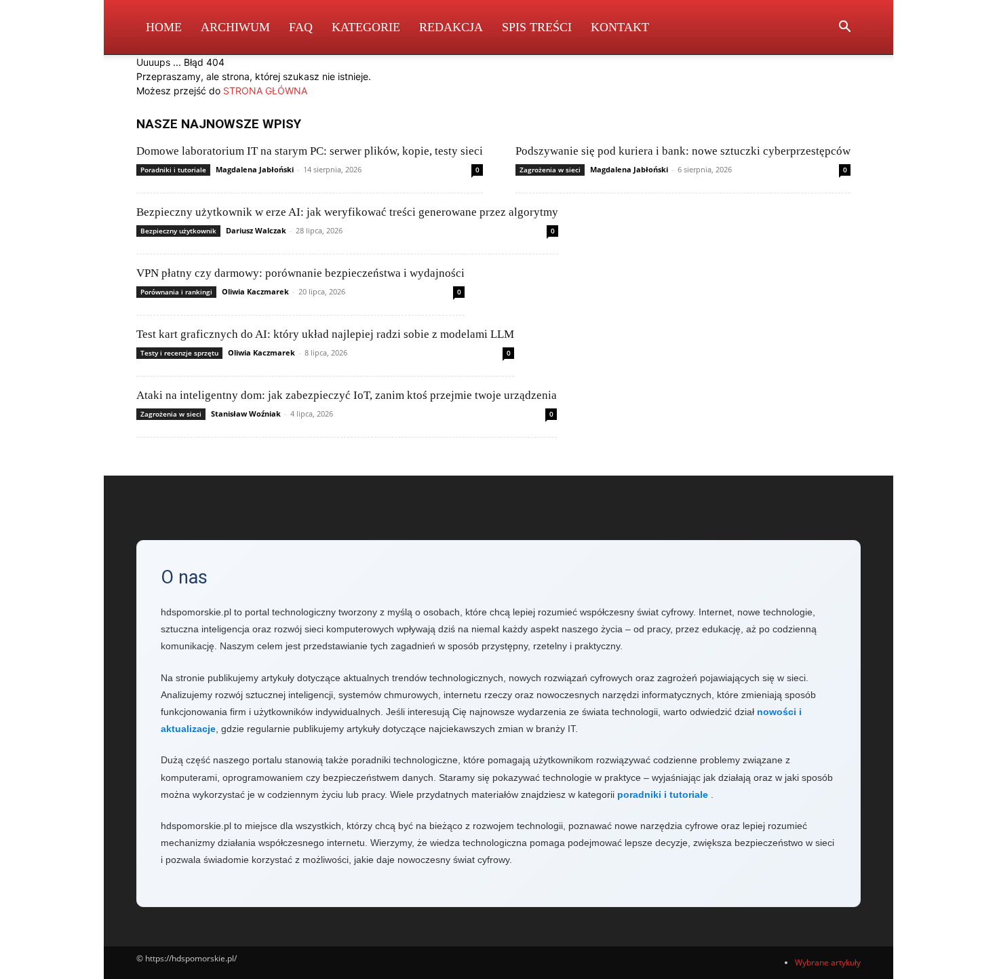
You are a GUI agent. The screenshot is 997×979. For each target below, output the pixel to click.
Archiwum (235, 27)
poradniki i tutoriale (662, 794)
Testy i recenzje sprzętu (179, 353)
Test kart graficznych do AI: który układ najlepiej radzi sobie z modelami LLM (325, 334)
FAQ (301, 27)
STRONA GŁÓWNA (265, 90)
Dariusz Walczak (256, 230)
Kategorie (366, 27)
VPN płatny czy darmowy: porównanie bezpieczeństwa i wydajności (300, 273)
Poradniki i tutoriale (173, 169)
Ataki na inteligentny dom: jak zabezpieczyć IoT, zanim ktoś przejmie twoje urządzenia (346, 395)
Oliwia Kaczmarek (255, 291)
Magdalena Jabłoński (255, 169)
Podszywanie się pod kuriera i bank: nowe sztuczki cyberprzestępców (683, 151)
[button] (844, 28)
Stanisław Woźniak (246, 413)
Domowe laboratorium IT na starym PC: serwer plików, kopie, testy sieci (309, 151)
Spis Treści (537, 27)
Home (164, 27)
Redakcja (451, 27)
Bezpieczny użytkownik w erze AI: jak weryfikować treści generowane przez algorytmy (347, 212)
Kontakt (620, 27)
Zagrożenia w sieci (550, 169)
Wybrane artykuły (828, 962)
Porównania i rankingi (176, 291)
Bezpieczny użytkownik (178, 230)
